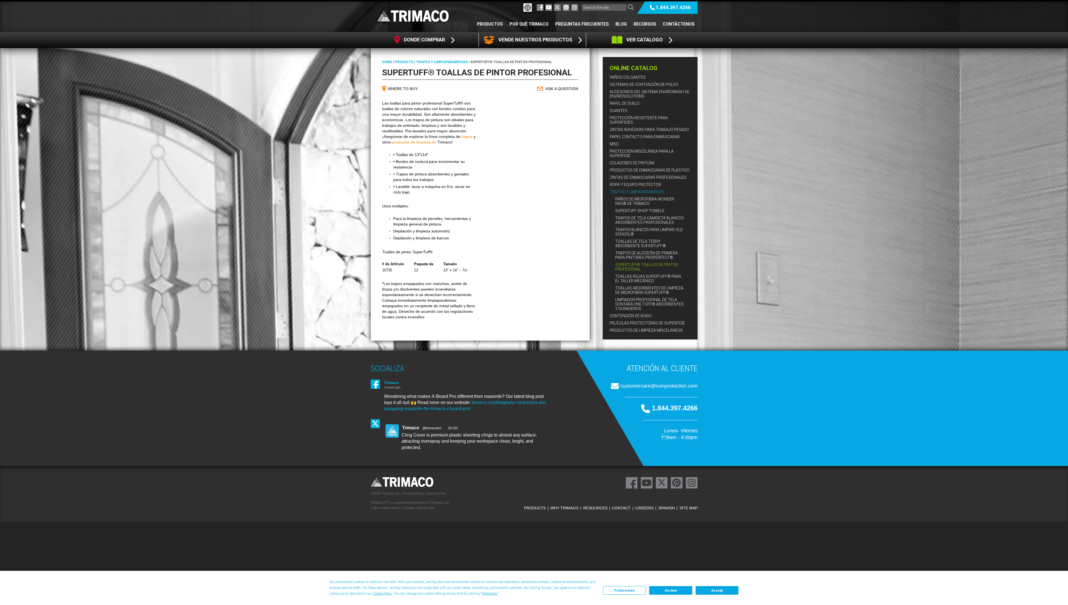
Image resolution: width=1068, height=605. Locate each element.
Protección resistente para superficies (639, 120)
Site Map (688, 508)
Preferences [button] (489, 594)
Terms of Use (436, 493)
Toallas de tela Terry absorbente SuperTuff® (640, 243)
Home (387, 62)
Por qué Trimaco (529, 24)
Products (404, 62)
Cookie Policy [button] (382, 594)
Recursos (645, 24)
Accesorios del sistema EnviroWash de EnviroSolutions (649, 94)
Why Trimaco (564, 508)
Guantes (618, 110)
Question (561, 88)
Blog (621, 24)
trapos (467, 136)
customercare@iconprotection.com (659, 386)
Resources (595, 508)
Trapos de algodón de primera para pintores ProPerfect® (646, 255)
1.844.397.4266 (673, 7)
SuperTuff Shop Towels (639, 211)
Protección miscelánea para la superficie (642, 153)
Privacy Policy (413, 493)
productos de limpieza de (414, 142)
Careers (644, 508)
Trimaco (391, 382)
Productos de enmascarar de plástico (649, 170)
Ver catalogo (644, 40)
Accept (717, 590)
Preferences (624, 590)
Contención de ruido (631, 316)
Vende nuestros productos (535, 40)
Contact (621, 508)
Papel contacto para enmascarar (645, 137)
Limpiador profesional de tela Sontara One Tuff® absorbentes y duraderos (649, 304)
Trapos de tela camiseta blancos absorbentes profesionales (649, 220)
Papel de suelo (624, 103)
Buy (403, 88)
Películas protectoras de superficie (647, 323)
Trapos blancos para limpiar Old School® (649, 231)
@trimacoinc (431, 428)
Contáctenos (679, 24)
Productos (490, 24)
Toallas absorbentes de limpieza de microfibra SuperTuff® (649, 290)
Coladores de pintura (632, 163)
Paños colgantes (628, 77)
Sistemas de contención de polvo (644, 84)
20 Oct (453, 428)
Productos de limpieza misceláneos (646, 330)
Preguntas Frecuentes (582, 24)
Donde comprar (424, 40)
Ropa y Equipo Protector (635, 184)
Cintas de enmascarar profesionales (648, 177)
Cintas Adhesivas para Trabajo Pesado (649, 129)
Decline (671, 590)
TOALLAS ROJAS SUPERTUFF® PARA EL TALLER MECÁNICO (648, 278)
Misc (614, 144)
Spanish (666, 508)
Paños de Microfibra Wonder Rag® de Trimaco (644, 201)
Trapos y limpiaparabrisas (637, 192)
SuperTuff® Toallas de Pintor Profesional (646, 266)
